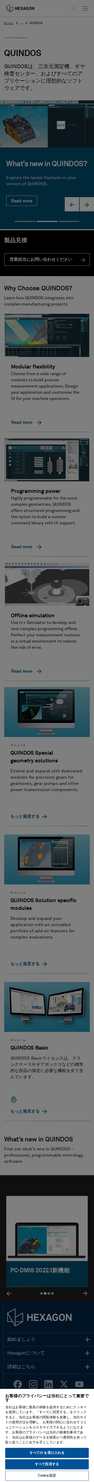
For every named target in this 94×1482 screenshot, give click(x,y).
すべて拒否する (47, 1464)
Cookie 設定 (47, 1475)
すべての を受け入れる (47, 1453)
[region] (47, 1435)
